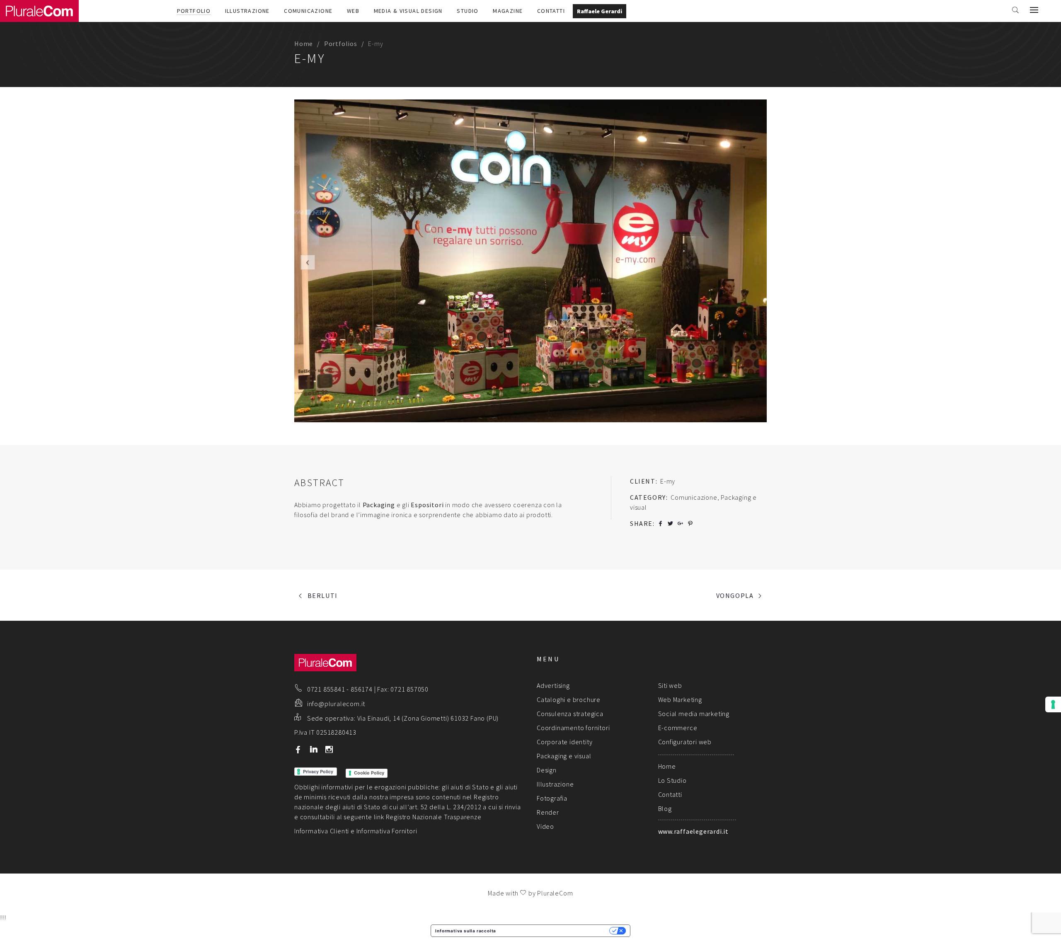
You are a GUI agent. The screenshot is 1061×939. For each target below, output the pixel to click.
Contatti (551, 11)
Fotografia (552, 798)
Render (548, 812)
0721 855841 (326, 689)
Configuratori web (685, 742)
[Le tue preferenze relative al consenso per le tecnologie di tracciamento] (1053, 704)
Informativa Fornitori (386, 831)
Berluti (323, 595)
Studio (467, 11)
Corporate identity (564, 742)
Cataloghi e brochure (569, 699)
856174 (362, 689)
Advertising (553, 685)
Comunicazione (308, 11)
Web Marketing (680, 699)
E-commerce (678, 728)
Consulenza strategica (570, 713)
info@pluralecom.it (336, 703)
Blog (665, 808)
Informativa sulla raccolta (465, 930)
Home (303, 43)
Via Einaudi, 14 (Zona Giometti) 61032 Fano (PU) (428, 718)
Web (353, 11)
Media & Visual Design (408, 11)
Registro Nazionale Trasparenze (434, 817)
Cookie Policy (369, 773)
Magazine (508, 11)
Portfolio (194, 11)
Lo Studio (672, 780)
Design (547, 770)
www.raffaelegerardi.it (693, 831)
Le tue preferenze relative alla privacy (555, 930)
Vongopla (735, 595)
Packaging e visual (564, 756)
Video (545, 826)
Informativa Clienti (321, 831)
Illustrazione (247, 11)
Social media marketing (694, 713)
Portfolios (340, 43)
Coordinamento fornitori (573, 728)
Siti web (670, 685)
